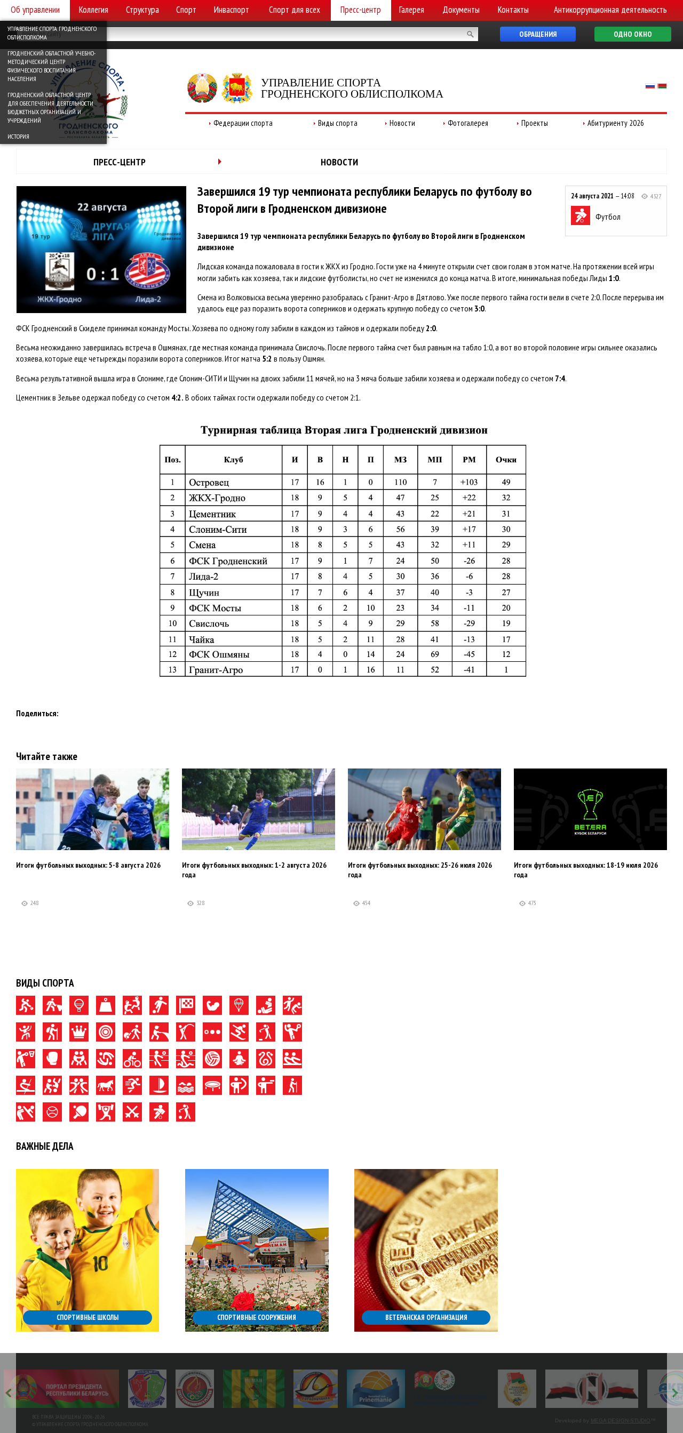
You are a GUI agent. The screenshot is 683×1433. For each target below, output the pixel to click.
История (18, 136)
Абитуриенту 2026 (615, 123)
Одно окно (633, 34)
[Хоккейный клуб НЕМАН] (592, 1389)
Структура (142, 9)
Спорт (186, 9)
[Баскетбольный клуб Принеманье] (376, 1389)
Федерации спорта (243, 123)
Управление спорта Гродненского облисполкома (52, 33)
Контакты (513, 9)
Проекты (534, 123)
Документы (461, 9)
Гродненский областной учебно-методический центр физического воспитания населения (51, 66)
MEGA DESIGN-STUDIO (620, 1420)
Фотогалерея (468, 123)
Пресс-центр (360, 9)
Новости (402, 123)
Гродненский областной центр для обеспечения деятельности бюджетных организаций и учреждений (50, 107)
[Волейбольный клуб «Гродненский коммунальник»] (147, 1389)
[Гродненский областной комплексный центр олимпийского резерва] (195, 1389)
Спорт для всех (294, 9)
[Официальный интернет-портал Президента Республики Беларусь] (61, 1389)
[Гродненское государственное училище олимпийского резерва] (517, 1389)
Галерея (411, 9)
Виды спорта (338, 123)
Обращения (538, 34)
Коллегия (93, 9)
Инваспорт (231, 9)
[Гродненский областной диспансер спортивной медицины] (451, 1389)
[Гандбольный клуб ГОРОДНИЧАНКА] (315, 1389)
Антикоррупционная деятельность (610, 9)
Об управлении (35, 9)
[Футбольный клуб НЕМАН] (253, 1389)
